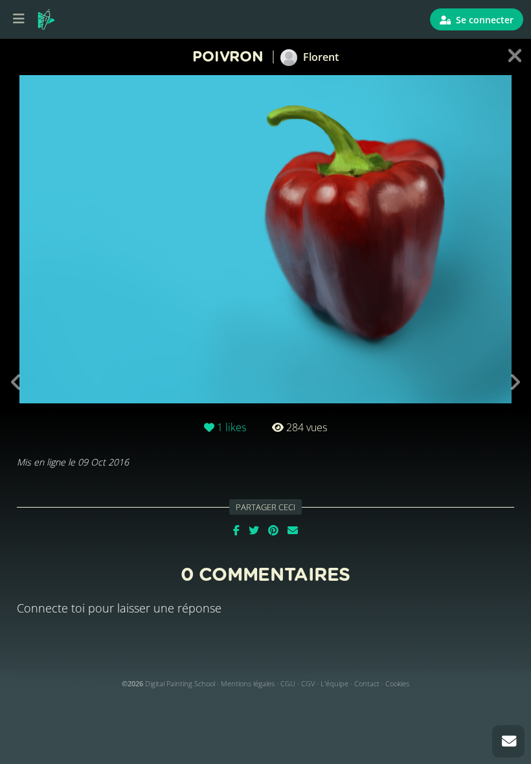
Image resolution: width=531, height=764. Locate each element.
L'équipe (334, 683)
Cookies (397, 683)
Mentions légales (248, 683)
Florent (319, 57)
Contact (366, 683)
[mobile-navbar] (19, 19)
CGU (287, 683)
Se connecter (483, 20)
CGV (308, 683)
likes (231, 427)
